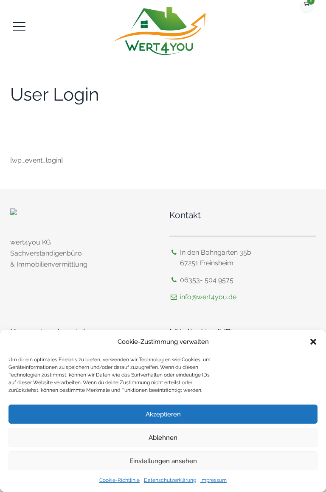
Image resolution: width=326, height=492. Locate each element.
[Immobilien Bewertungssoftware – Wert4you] (162, 32)
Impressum (213, 480)
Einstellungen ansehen (163, 461)
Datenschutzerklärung (170, 480)
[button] (313, 341)
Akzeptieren (163, 414)
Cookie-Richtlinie (119, 480)
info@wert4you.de (208, 297)
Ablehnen (163, 437)
